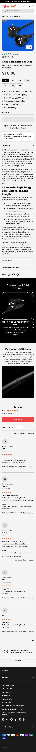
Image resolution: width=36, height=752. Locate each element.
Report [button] (20, 466)
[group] (18, 410)
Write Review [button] (18, 419)
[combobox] (18, 11)
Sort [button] (3, 427)
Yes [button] (16, 466)
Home (3, 16)
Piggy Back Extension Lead (14, 16)
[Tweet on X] (9, 275)
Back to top (18, 660)
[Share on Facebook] (13, 275)
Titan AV (8, 747)
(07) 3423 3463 (27, 652)
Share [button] (24, 466)
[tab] (19, 433)
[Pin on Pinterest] (18, 275)
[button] (18, 54)
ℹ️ (21, 134)
